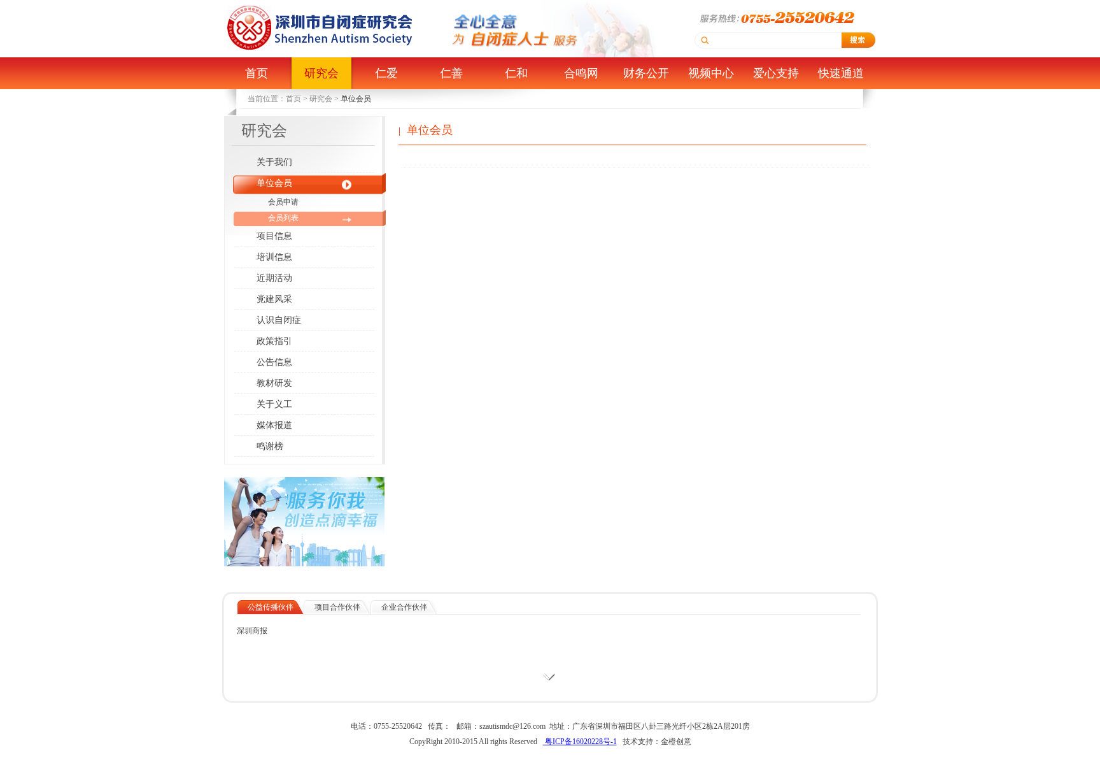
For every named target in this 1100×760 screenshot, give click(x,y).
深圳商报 (252, 630)
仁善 (451, 73)
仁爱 (386, 73)
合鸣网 (581, 73)
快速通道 (841, 73)
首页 (256, 73)
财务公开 (646, 73)
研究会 (321, 73)
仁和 (516, 73)
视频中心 (711, 73)
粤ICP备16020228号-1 (580, 741)
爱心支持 (776, 73)
